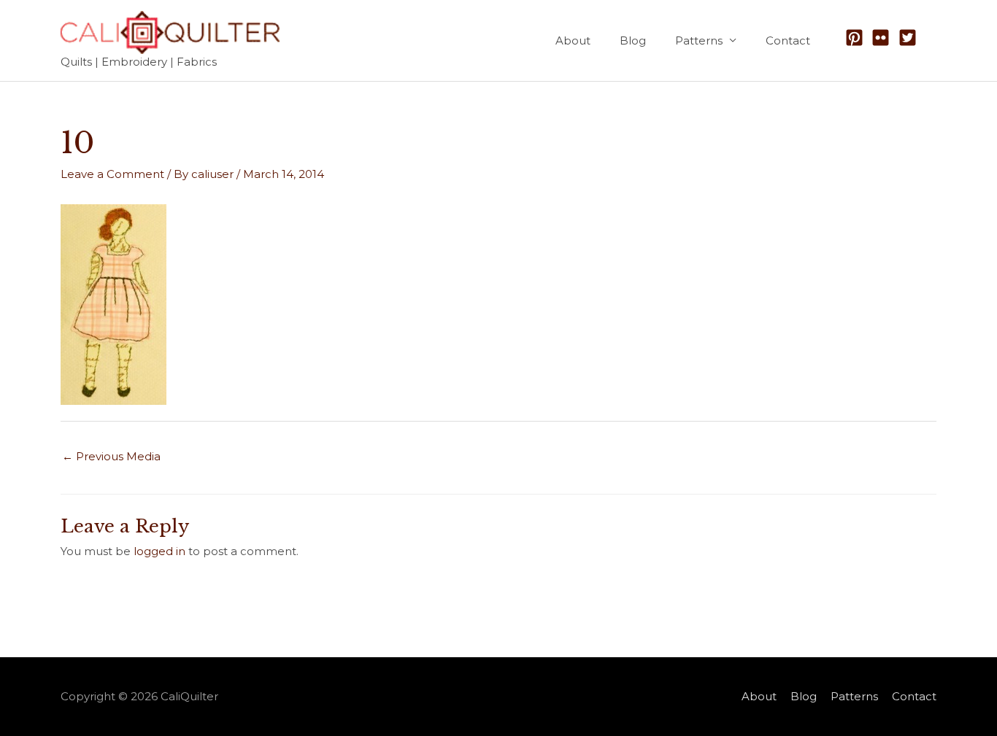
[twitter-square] (910, 37)
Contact (788, 40)
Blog (633, 40)
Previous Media (111, 456)
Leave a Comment (112, 174)
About (572, 40)
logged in (159, 551)
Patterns (699, 40)
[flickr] (883, 37)
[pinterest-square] (857, 37)
